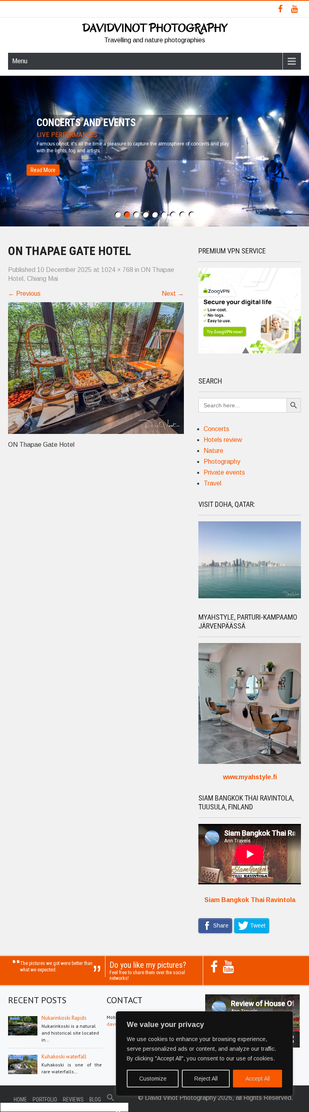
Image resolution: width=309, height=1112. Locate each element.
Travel (212, 483)
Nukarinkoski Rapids (64, 1017)
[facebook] (280, 9)
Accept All (257, 1078)
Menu (19, 61)
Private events (224, 472)
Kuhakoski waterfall (64, 1056)
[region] (204, 1053)
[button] (111, 1099)
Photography (222, 461)
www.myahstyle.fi (250, 777)
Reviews (73, 1099)
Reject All (206, 1078)
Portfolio (45, 1099)
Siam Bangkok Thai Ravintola (249, 899)
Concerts (216, 428)
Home (20, 1099)
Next (173, 293)
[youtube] (294, 9)
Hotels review (223, 439)
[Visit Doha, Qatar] (249, 596)
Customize (153, 1078)
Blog (95, 1099)
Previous (24, 293)
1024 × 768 (117, 269)
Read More (43, 170)
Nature (213, 450)
